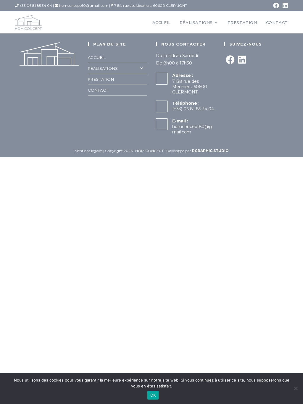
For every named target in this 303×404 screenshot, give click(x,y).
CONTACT (98, 90)
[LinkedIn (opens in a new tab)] (284, 6)
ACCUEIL (97, 57)
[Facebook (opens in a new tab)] (276, 6)
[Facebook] (230, 60)
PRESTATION (101, 79)
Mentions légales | (90, 150)
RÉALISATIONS (103, 68)
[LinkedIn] (242, 60)
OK (153, 395)
